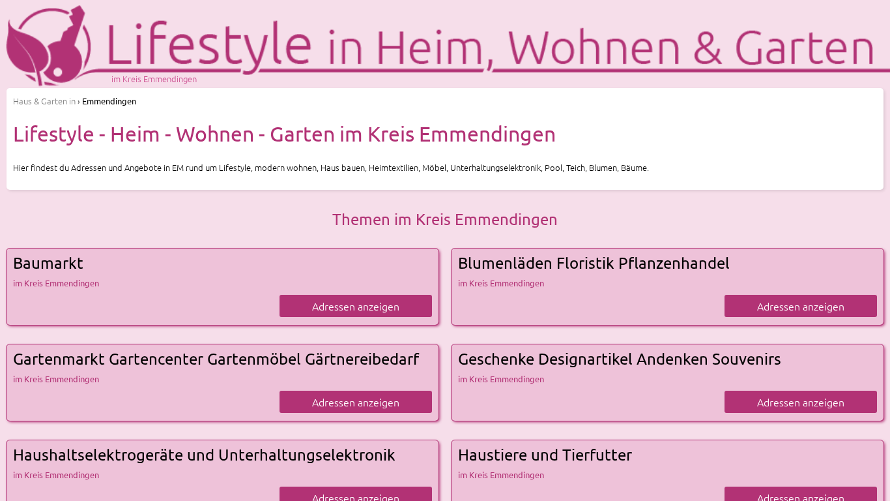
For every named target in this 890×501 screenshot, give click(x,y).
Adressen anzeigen (355, 306)
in (44, 101)
